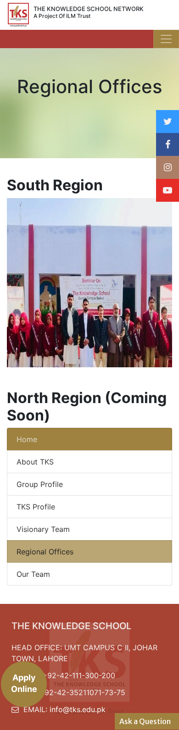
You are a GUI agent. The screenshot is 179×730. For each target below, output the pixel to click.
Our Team (33, 574)
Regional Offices (45, 551)
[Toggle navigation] (166, 39)
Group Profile (40, 484)
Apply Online (24, 683)
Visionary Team (43, 529)
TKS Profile (36, 506)
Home (27, 439)
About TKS (35, 461)
